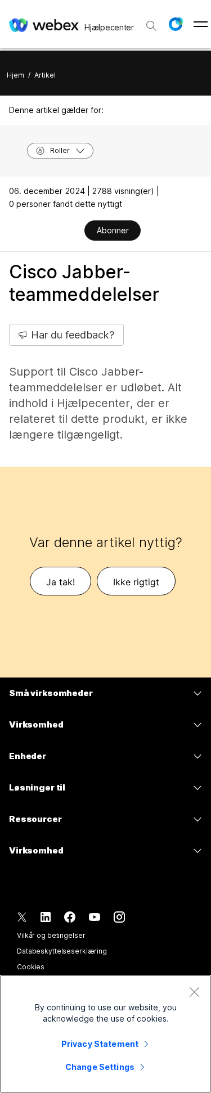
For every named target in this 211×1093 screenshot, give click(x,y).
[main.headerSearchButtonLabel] (151, 22)
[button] (175, 24)
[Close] (194, 991)
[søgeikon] (151, 26)
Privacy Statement (99, 1044)
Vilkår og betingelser (51, 935)
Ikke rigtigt (136, 582)
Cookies (30, 967)
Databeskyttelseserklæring (62, 951)
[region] (105, 1034)
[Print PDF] (75, 232)
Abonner (113, 230)
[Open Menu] (200, 24)
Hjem (15, 75)
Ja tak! (60, 582)
